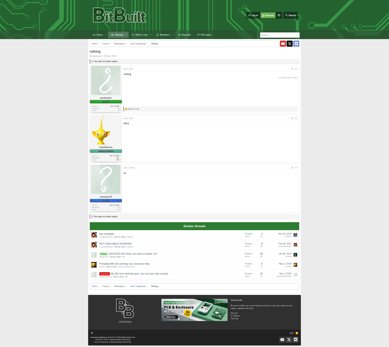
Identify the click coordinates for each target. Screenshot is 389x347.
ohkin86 (288, 236)
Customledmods (106, 237)
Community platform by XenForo (112, 337)
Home (99, 34)
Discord (234, 313)
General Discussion (126, 267)
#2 (296, 118)
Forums (119, 34)
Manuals (186, 34)
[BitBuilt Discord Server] (296, 44)
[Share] (292, 69)
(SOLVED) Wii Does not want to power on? (132, 253)
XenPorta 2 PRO (101, 339)
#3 (296, 168)
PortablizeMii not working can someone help (124, 263)
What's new (141, 34)
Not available (106, 233)
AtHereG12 (104, 257)
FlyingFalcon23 (105, 277)
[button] (279, 15)
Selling (130, 237)
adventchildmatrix (284, 276)
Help (292, 333)
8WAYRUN (126, 339)
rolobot (288, 256)
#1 (296, 69)
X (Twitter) (235, 316)
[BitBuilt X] (290, 44)
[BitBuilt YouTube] (283, 44)
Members (165, 34)
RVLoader (206, 34)
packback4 (97, 56)
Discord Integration (101, 342)
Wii (123, 257)
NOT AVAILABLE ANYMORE (115, 243)
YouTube (234, 318)
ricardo (102, 267)
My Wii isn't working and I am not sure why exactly (139, 273)
